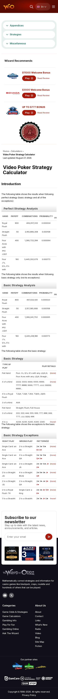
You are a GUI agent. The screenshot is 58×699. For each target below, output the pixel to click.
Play (27, 78)
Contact (39, 616)
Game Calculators (11, 616)
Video (38, 633)
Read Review (43, 78)
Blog (37, 637)
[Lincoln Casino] (46, 553)
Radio (38, 629)
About (38, 612)
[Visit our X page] (11, 595)
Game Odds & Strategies (15, 612)
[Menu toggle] (53, 6)
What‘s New (41, 624)
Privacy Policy (29, 695)
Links (37, 620)
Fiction (38, 646)
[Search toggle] (31, 6)
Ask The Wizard (10, 633)
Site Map (39, 641)
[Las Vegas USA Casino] (29, 553)
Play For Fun (8, 624)
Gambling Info (9, 620)
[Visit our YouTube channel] (4, 595)
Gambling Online (10, 629)
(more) (53, 373)
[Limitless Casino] (12, 553)
